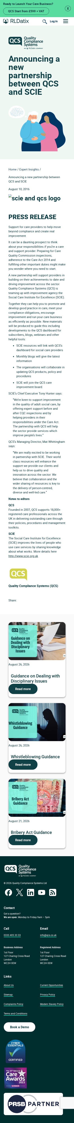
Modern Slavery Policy (52, 1004)
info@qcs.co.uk (48, 935)
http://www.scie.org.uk (23, 556)
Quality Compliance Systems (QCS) (33, 586)
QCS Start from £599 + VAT (26, 11)
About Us (9, 985)
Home (12, 169)
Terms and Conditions (15, 1013)
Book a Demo (19, 1027)
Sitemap (8, 994)
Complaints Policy (13, 1004)
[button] (65, 21)
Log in (54, 21)
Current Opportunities (51, 985)
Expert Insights (29, 169)
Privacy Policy (47, 994)
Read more (23, 689)
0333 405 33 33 (12, 935)
